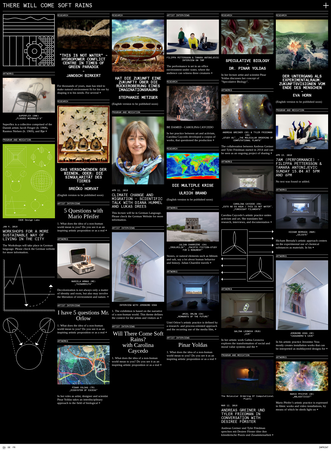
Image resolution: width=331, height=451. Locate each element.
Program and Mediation (290, 110)
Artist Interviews (178, 15)
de (9, 447)
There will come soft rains (47, 5)
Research (62, 15)
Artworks (8, 74)
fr (14, 447)
